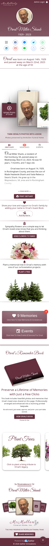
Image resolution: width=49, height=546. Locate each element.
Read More (24, 191)
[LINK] (42, 48)
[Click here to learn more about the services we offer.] (24, 523)
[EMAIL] (15, 48)
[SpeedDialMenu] (42, 540)
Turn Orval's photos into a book (24, 134)
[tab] (9, 146)
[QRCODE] (6, 42)
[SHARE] (33, 48)
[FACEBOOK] (15, 42)
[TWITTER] (33, 42)
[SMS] (24, 48)
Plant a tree (24, 272)
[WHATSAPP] (42, 42)
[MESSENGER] (24, 42)
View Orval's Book (24, 417)
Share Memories (26, 534)
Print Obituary (26, 196)
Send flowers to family (24, 236)
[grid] (24, 109)
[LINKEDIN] (6, 48)
